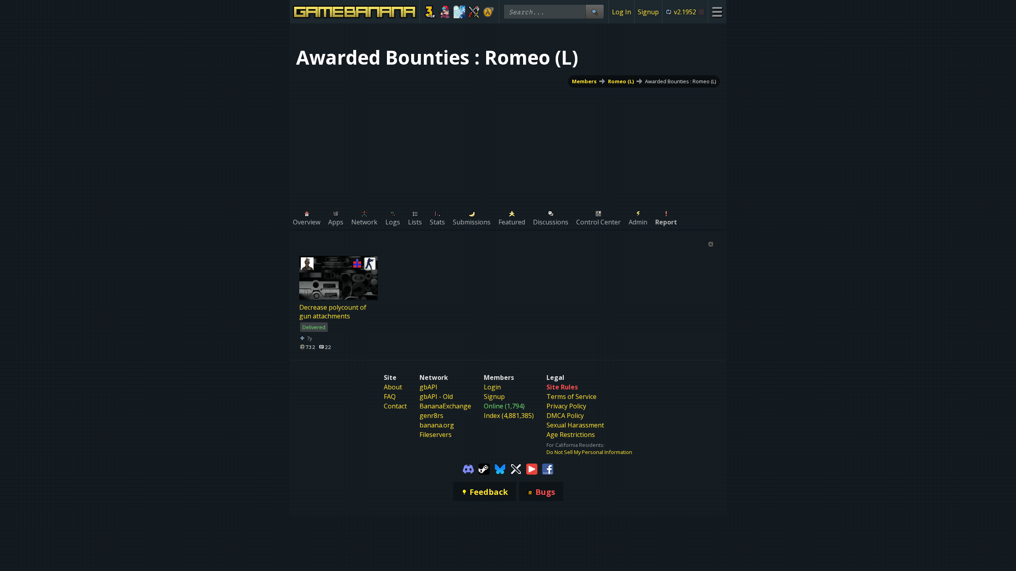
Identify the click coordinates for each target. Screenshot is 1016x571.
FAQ (390, 396)
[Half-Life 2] (488, 12)
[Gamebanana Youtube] (531, 468)
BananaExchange (445, 406)
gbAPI (428, 387)
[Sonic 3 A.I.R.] (430, 12)
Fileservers (435, 434)
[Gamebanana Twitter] (516, 468)
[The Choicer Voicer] (459, 12)
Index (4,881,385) (509, 415)
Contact (395, 406)
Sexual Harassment (575, 425)
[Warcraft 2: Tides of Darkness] (474, 12)
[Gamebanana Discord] (468, 468)
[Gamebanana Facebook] (547, 468)
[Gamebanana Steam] (484, 468)
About (393, 387)
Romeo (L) (621, 81)
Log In (621, 12)
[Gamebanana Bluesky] (500, 468)
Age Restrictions (570, 434)
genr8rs (431, 415)
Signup (648, 12)
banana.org (436, 425)
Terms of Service (571, 396)
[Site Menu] (717, 11)
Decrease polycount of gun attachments (332, 311)
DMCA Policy (565, 415)
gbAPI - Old (436, 396)
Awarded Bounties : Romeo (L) (680, 81)
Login (492, 387)
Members (584, 81)
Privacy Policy (566, 406)
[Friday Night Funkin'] (445, 12)
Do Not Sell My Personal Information (589, 452)
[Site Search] (594, 12)
